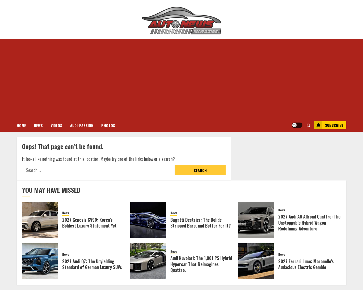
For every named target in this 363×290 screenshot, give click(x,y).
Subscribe (334, 125)
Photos (108, 125)
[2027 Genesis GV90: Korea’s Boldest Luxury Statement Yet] (40, 220)
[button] (308, 125)
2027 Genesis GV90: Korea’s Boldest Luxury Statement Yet (89, 223)
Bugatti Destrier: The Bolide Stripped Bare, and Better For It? (200, 223)
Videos (56, 125)
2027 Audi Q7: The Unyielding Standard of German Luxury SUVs (92, 264)
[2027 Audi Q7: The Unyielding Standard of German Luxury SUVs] (40, 261)
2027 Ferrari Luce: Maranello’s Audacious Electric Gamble (306, 264)
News (38, 125)
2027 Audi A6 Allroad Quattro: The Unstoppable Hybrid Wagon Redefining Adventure (309, 222)
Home (21, 125)
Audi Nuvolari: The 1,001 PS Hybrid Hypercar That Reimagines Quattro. (201, 264)
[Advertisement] (181, 79)
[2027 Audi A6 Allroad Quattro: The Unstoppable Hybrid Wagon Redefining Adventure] (256, 220)
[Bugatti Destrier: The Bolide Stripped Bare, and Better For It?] (148, 220)
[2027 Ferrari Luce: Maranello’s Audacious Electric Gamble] (256, 261)
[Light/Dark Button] (297, 125)
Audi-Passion (81, 125)
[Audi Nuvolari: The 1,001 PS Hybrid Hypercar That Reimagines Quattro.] (148, 261)
